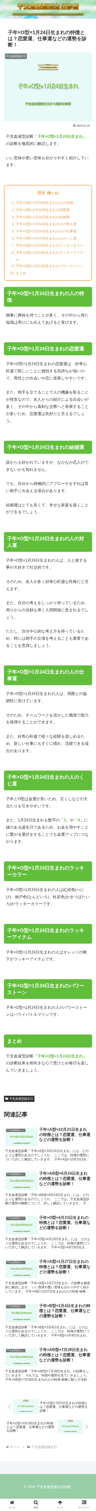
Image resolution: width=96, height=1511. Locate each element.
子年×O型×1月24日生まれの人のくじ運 (46, 238)
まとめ (21, 273)
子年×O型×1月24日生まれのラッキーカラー (49, 245)
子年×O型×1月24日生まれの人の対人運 (46, 224)
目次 (41, 193)
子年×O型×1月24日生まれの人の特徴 (44, 203)
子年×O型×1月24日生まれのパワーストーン (49, 266)
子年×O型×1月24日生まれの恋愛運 (43, 210)
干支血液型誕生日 (21, 1098)
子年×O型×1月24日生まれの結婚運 (43, 217)
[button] (86, 981)
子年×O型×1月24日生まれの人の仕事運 (46, 231)
